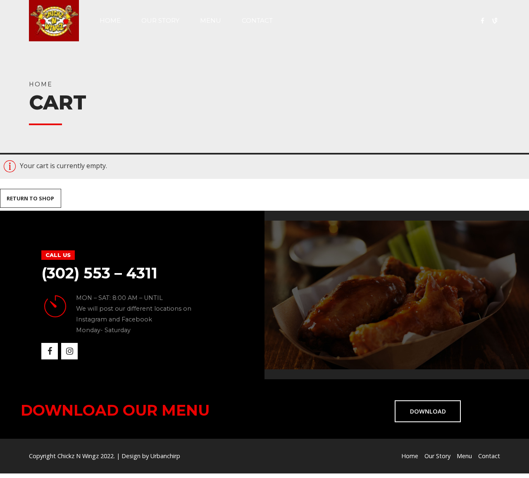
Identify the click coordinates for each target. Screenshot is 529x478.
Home (110, 20)
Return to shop (30, 198)
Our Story (160, 20)
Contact (257, 20)
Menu (210, 20)
